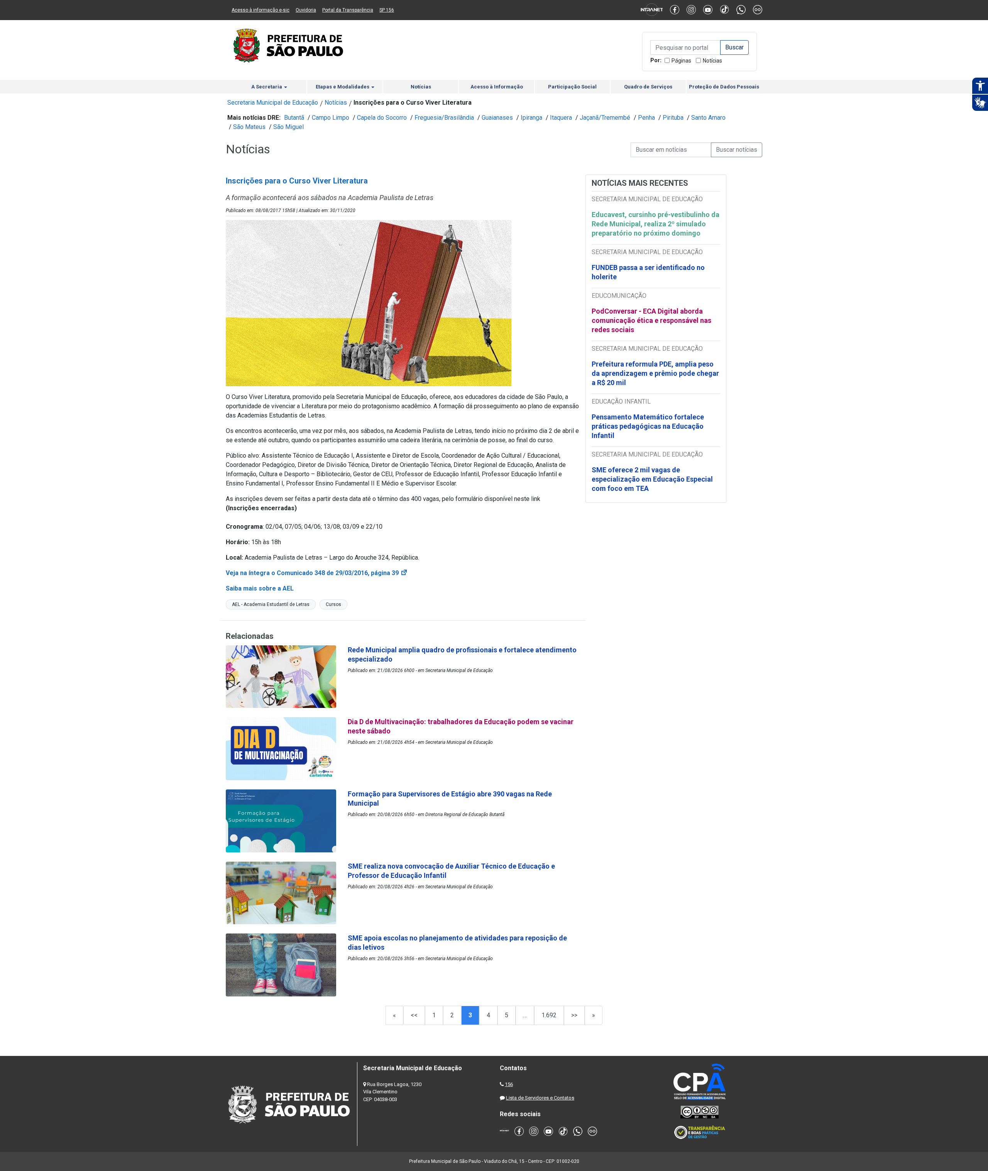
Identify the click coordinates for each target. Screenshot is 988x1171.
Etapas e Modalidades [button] (343, 87)
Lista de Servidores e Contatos (540, 1098)
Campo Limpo (330, 117)
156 (509, 1084)
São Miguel (288, 127)
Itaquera (561, 117)
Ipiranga (531, 117)
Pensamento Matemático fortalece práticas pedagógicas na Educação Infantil (648, 426)
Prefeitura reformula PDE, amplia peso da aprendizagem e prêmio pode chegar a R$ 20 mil (655, 373)
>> (574, 1015)
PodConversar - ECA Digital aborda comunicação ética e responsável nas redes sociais (651, 320)
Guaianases (497, 117)
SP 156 (386, 10)
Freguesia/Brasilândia (444, 117)
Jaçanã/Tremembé (605, 117)
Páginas (681, 60)
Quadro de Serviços (648, 87)
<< (414, 1015)
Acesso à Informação (496, 87)
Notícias (712, 60)
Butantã (294, 117)
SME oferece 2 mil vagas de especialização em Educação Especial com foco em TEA (652, 479)
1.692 (549, 1015)
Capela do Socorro (382, 117)
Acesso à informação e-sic (260, 10)
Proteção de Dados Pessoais (724, 87)
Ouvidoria (306, 10)
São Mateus (249, 127)
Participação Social (572, 87)
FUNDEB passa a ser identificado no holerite (648, 272)
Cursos (333, 604)
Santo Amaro (708, 117)
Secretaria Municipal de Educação (272, 102)
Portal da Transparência (347, 10)
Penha (646, 117)
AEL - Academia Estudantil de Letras (271, 604)
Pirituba (673, 117)
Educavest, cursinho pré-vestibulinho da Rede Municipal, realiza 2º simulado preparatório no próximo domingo (655, 223)
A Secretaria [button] (267, 87)
